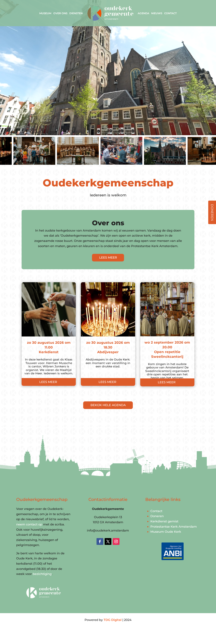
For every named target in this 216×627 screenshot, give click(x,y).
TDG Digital (113, 620)
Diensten (76, 13)
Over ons (60, 13)
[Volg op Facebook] (100, 541)
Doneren (157, 516)
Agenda (143, 13)
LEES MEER (108, 257)
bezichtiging (42, 574)
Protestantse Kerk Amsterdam (173, 526)
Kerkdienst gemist (164, 521)
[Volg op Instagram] (116, 541)
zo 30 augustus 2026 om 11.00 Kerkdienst (49, 347)
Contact (170, 13)
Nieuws (156, 13)
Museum (45, 13)
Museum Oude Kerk (165, 532)
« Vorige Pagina (33, 394)
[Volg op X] (108, 541)
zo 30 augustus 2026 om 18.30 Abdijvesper (108, 347)
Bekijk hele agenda (108, 405)
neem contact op (29, 524)
